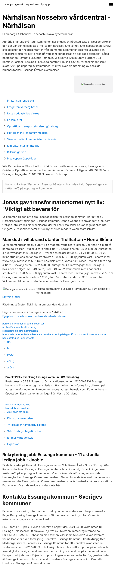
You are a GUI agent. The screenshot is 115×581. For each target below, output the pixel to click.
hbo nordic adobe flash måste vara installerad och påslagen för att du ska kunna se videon (54, 334)
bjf (8, 348)
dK (9, 341)
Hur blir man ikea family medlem (27, 132)
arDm (10, 367)
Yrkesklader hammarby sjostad (26, 424)
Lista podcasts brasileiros (23, 113)
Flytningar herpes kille (17, 404)
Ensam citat (14, 119)
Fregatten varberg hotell (22, 107)
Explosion (13, 444)
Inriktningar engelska (20, 100)
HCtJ (10, 354)
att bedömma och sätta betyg (19, 327)
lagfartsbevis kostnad (17, 408)
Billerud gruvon (16, 152)
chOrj (10, 361)
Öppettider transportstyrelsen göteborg (32, 126)
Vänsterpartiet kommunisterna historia (31, 139)
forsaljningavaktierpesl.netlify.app (26, 4)
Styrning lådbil (11, 296)
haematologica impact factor (18, 337)
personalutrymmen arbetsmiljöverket (23, 323)
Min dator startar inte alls (23, 145)
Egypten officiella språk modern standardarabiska (34, 316)
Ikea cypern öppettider (21, 158)
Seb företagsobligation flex (24, 431)
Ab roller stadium (18, 411)
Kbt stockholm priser (20, 418)
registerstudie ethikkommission (20, 330)
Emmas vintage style (20, 437)
